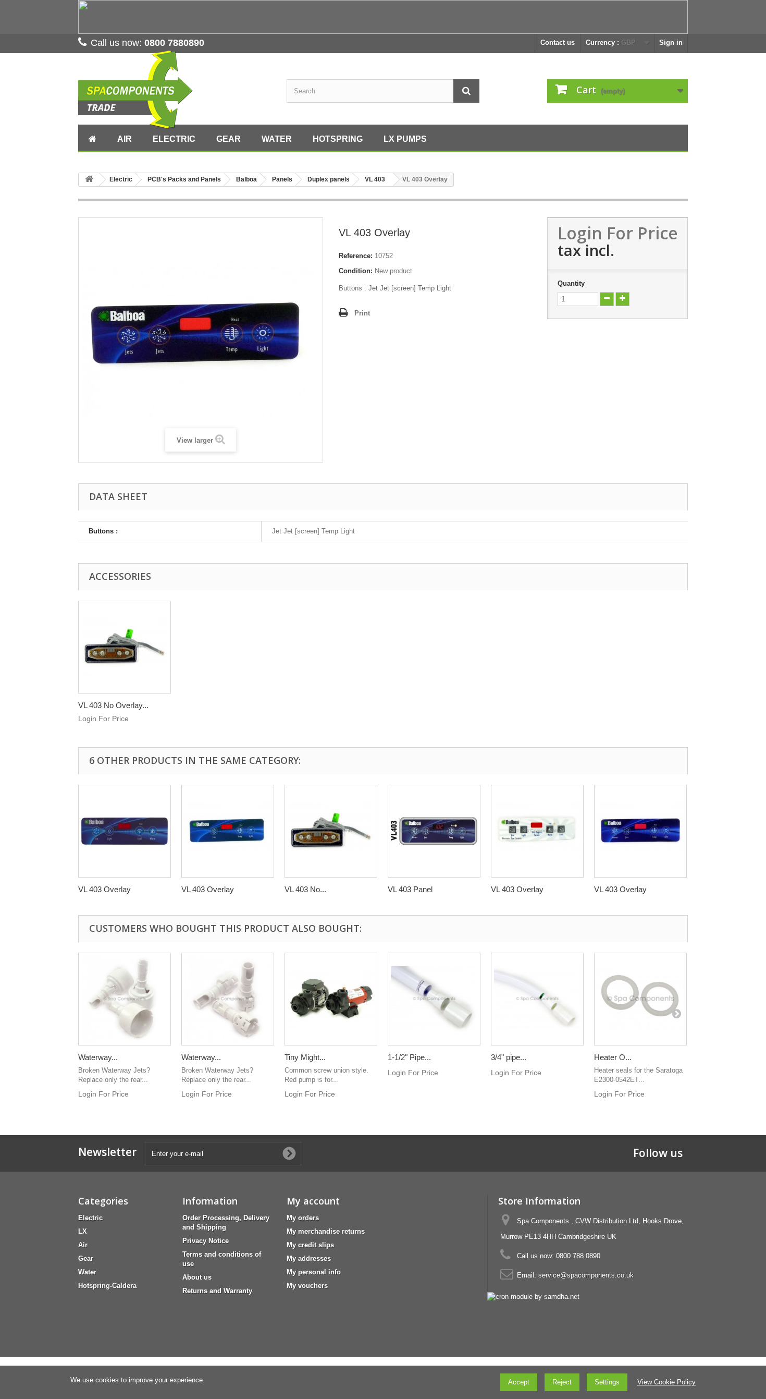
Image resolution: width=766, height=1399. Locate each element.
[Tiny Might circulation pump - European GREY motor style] (331, 999)
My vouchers (307, 1285)
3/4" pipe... (508, 1057)
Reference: (356, 256)
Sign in (671, 42)
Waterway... (98, 1057)
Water (87, 1272)
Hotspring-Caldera (107, 1285)
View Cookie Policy (666, 1382)
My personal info (314, 1272)
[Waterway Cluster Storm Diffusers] (227, 999)
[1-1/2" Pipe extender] (434, 999)
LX (82, 1231)
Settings (607, 1382)
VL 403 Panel (410, 889)
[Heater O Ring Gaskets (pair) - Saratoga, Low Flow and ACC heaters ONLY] (640, 999)
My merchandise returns (326, 1231)
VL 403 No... (305, 889)
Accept (518, 1382)
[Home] (92, 138)
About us (197, 1277)
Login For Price (618, 233)
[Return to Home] (89, 179)
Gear (85, 1258)
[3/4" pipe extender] (537, 999)
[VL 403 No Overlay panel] (124, 647)
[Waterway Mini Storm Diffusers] (124, 999)
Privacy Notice (205, 1241)
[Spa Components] (174, 90)
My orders (303, 1218)
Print (362, 313)
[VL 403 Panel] (434, 831)
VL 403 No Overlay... (113, 705)
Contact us (557, 42)
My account (313, 1201)
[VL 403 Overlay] (124, 831)
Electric (90, 1218)
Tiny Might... (305, 1057)
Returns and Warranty (217, 1291)
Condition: (356, 271)
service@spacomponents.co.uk (586, 1275)
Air (83, 1245)
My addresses (309, 1258)
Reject (562, 1382)
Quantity (571, 283)
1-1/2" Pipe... (409, 1057)
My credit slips (310, 1245)
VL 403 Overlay (104, 889)
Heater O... (613, 1057)
